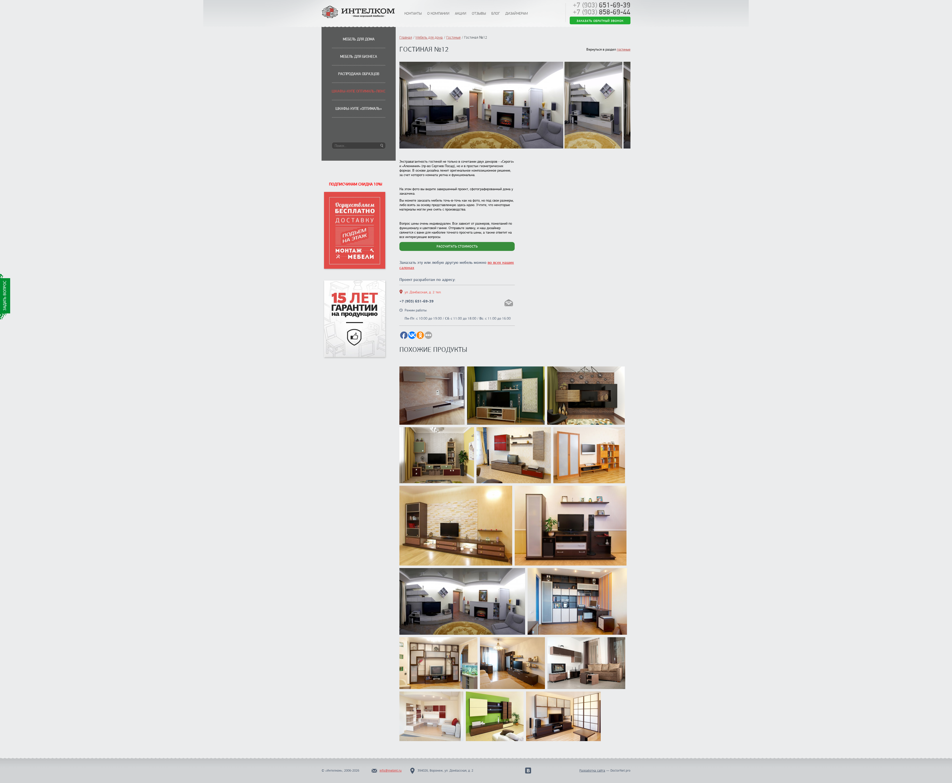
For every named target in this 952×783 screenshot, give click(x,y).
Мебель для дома (359, 39)
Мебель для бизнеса (358, 56)
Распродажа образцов (358, 74)
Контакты (413, 13)
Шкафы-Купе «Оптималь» (358, 108)
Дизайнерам (516, 13)
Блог (495, 13)
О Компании (438, 13)
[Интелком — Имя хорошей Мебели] (359, 12)
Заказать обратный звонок (600, 21)
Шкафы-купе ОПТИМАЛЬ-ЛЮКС (359, 91)
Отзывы (479, 13)
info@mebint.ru (391, 771)
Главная (405, 37)
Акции (460, 13)
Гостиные (453, 37)
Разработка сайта (592, 771)
